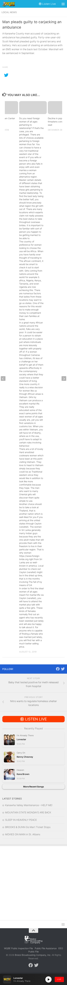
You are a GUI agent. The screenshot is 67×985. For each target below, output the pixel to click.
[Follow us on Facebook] (58, 669)
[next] (64, 378)
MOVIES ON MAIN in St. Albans (22, 834)
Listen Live (48, 3)
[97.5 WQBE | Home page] (11, 3)
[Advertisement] (33, 881)
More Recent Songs (33, 786)
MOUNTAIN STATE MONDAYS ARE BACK (28, 812)
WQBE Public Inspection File (18, 948)
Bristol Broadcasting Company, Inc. (33, 955)
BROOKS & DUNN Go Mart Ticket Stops (27, 827)
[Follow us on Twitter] (63, 669)
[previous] (3, 378)
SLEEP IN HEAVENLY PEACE (21, 819)
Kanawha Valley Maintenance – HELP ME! (28, 805)
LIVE (59, 979)
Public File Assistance (46, 948)
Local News (9, 12)
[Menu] (63, 4)
